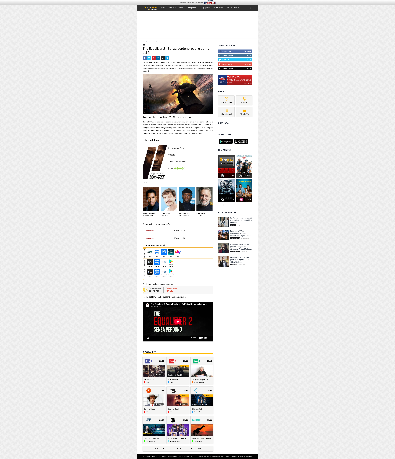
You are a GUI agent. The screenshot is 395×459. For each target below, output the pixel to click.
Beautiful (233, 264)
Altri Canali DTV (163, 448)
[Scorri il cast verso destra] (211, 204)
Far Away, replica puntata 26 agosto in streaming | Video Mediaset (241, 220)
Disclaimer (234, 456)
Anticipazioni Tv (235, 238)
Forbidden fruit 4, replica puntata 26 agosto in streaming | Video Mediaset (241, 246)
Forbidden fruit (235, 251)
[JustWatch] (146, 280)
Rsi (199, 448)
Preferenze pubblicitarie (245, 456)
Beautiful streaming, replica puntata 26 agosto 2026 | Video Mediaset (240, 259)
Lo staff (206, 456)
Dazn (189, 448)
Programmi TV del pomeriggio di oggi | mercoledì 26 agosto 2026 (240, 233)
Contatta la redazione (216, 456)
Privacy (227, 456)
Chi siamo (200, 456)
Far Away (233, 225)
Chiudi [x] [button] (221, 126)
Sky (179, 448)
